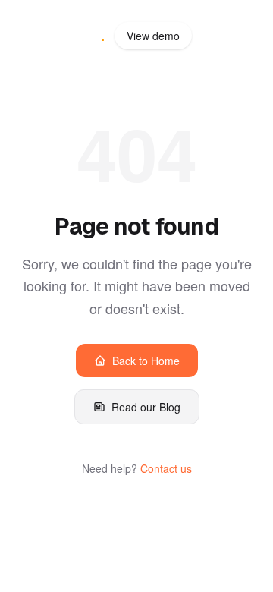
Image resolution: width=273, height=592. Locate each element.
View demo (153, 35)
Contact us (166, 468)
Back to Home (146, 360)
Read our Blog (145, 406)
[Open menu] (210, 35)
